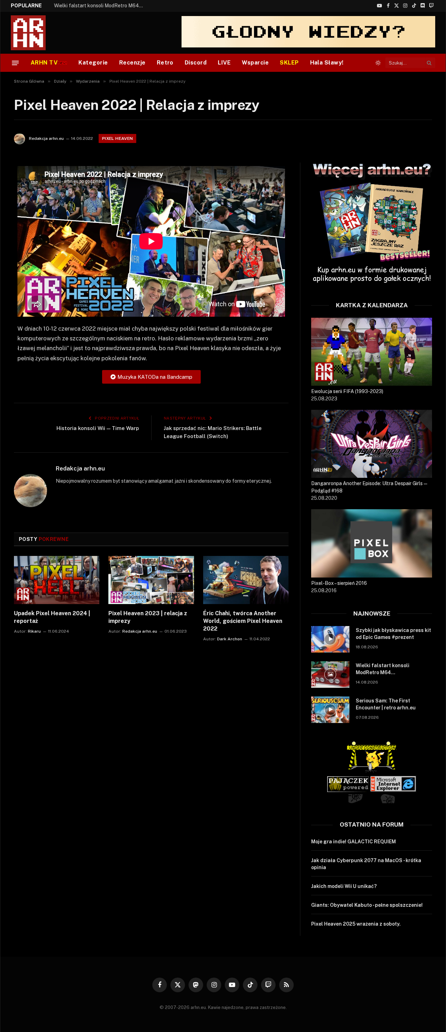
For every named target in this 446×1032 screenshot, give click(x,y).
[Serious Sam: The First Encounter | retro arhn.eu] (330, 709)
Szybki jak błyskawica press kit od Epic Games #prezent (393, 633)
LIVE (224, 62)
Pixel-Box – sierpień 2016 (339, 583)
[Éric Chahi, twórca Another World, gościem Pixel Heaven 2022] (246, 580)
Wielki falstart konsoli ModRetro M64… (98, 5)
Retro (165, 62)
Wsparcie (255, 62)
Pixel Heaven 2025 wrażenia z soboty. (356, 924)
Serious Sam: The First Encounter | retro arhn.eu (386, 704)
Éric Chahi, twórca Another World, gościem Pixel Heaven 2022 (242, 621)
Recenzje (132, 62)
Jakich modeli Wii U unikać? (344, 886)
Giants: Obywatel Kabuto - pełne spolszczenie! (367, 905)
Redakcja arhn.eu (46, 138)
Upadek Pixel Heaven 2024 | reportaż (52, 617)
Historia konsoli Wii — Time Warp (97, 428)
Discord (196, 62)
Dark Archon (229, 638)
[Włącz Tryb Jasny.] (378, 63)
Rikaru (34, 631)
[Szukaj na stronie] (429, 62)
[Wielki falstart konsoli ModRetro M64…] (330, 674)
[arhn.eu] (33, 33)
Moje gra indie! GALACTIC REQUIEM (353, 841)
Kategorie (93, 62)
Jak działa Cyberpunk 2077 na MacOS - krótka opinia (366, 864)
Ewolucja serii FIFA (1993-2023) (347, 391)
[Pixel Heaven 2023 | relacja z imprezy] (151, 580)
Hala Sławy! (327, 62)
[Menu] (15, 63)
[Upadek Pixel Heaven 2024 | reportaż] (56, 580)
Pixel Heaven (117, 138)
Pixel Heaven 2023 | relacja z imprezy (147, 617)
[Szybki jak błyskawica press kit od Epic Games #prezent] (330, 639)
